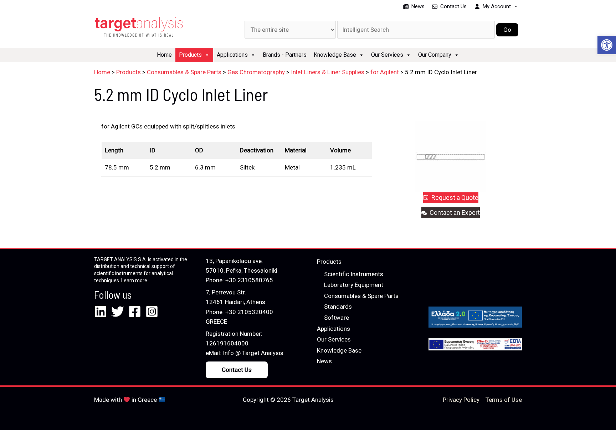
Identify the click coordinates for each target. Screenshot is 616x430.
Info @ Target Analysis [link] (253, 352)
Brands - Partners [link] (285, 54)
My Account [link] (497, 6)
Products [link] (190, 54)
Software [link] (336, 317)
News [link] (418, 6)
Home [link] (164, 54)
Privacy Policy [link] (461, 399)
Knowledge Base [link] (335, 54)
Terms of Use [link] (504, 399)
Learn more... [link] (135, 280)
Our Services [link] (387, 54)
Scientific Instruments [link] (353, 274)
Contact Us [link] (453, 6)
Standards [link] (338, 306)
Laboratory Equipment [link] (353, 284)
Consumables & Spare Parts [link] (361, 295)
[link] (606, 45)
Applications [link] (232, 54)
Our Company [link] (434, 54)
